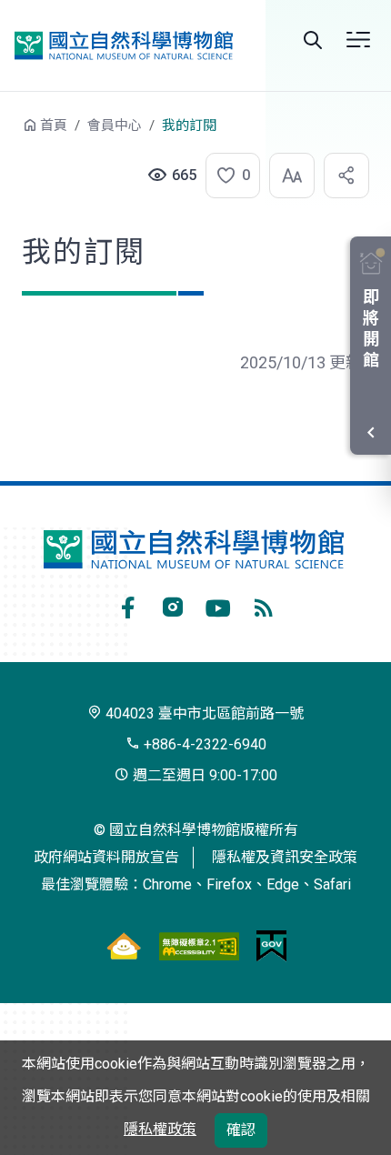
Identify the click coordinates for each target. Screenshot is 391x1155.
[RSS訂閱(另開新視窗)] (263, 604)
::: (9, 134)
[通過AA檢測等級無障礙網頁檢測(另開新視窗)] (199, 945)
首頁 (53, 125)
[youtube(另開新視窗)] (218, 604)
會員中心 (114, 125)
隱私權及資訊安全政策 (284, 857)
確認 (241, 1130)
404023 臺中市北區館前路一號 (203, 713)
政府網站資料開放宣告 (106, 857)
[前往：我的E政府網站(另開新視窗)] (271, 945)
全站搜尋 (313, 40)
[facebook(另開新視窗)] (127, 604)
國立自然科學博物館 (124, 45)
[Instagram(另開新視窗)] (172, 604)
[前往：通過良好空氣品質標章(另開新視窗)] (123, 945)
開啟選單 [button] (358, 40)
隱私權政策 (160, 1129)
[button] (227, 175)
